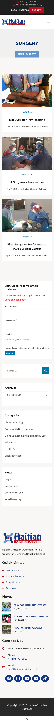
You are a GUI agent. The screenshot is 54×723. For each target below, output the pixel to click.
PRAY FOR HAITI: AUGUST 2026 (30, 605)
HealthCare (27, 112)
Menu (48, 22)
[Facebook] (9, 678)
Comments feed (14, 492)
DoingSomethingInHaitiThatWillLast (25, 435)
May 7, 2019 (12, 189)
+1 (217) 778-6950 (17, 658)
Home (21, 54)
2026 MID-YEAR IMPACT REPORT (31, 616)
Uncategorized (13, 455)
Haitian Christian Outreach (36, 126)
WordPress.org (13, 499)
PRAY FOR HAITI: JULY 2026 (28, 627)
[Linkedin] (36, 678)
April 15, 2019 (12, 255)
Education (10, 442)
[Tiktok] (45, 678)
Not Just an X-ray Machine (27, 120)
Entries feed (11, 486)
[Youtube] (27, 678)
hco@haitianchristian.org (22, 669)
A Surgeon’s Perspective (27, 182)
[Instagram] (18, 678)
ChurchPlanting (14, 422)
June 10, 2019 (12, 126)
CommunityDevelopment (19, 429)
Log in (8, 479)
